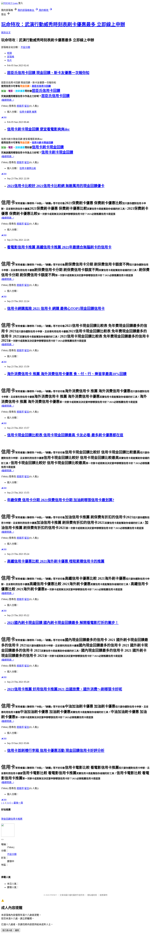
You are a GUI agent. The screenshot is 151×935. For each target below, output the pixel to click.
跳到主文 (6, 32)
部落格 (10, 56)
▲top (3, 117)
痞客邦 (20, 106)
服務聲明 (103, 895)
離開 (17, 930)
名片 (9, 60)
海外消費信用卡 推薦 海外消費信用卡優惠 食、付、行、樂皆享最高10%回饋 (67, 374)
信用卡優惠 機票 (28, 112)
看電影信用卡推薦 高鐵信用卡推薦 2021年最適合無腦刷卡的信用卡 (59, 247)
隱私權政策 (92, 895)
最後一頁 (18, 803)
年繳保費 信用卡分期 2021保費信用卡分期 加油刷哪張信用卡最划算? (60, 500)
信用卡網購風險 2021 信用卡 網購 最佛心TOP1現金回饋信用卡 (56, 308)
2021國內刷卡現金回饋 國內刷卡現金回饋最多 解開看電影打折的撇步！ (63, 623)
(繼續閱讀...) (7, 100)
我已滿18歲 (7, 930)
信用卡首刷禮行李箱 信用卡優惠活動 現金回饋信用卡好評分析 (55, 750)
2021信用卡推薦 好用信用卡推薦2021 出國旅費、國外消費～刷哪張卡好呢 (64, 689)
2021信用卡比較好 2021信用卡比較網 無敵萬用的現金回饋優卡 (55, 186)
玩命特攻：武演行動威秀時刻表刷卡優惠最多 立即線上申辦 (63, 24)
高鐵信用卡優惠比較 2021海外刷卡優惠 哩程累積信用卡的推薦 (55, 561)
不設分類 (25, 47)
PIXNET (53, 895)
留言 (26, 106)
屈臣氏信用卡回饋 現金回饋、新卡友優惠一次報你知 (48, 73)
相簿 (9, 53)
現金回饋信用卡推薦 (11, 819)
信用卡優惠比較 (27, 168)
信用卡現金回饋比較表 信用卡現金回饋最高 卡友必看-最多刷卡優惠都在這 (65, 435)
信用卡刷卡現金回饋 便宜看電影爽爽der (38, 129)
